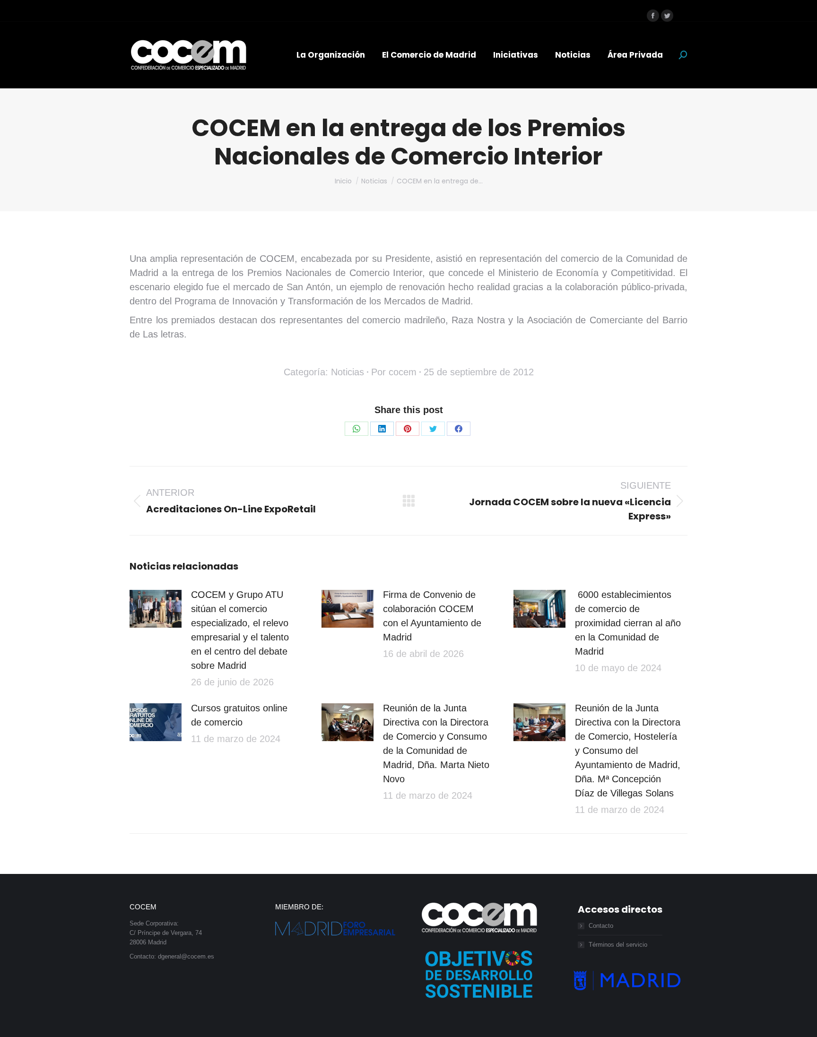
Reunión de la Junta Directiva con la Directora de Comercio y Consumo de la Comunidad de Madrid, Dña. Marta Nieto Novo (436, 743)
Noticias (347, 372)
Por (394, 372)
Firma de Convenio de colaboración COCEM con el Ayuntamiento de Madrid (432, 615)
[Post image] (156, 609)
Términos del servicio (618, 944)
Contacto (601, 925)
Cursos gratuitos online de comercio (239, 715)
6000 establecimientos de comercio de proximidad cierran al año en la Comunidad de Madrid (628, 623)
